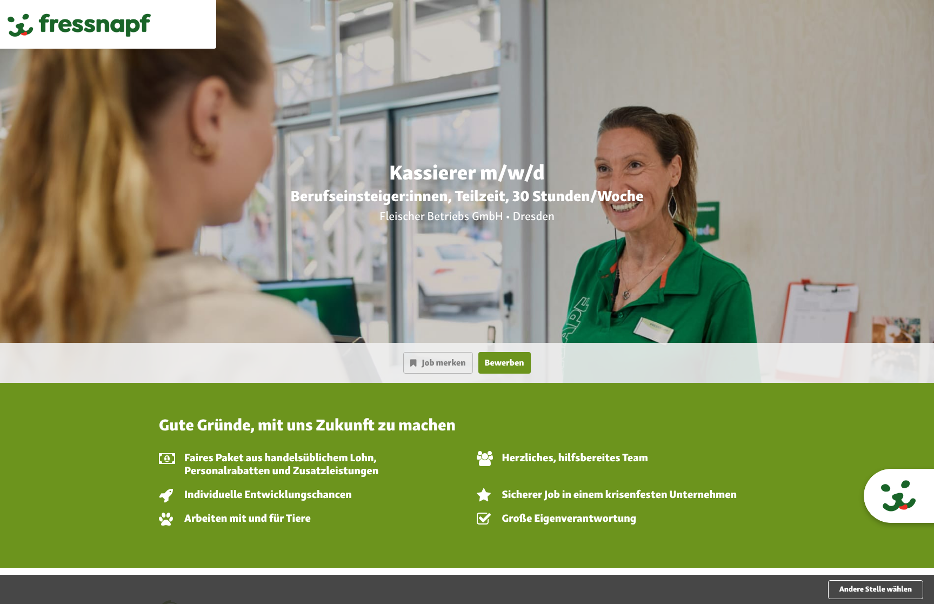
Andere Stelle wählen (875, 589)
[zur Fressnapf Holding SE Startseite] (79, 24)
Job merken (443, 362)
